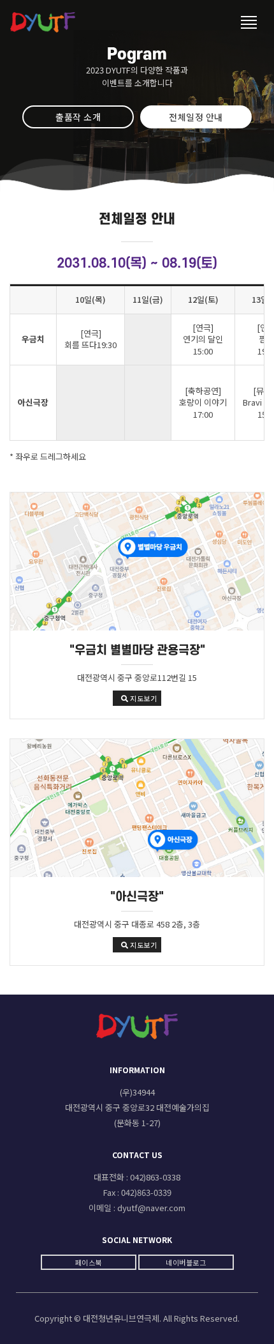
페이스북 (88, 1262)
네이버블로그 (186, 1262)
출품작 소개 (78, 117)
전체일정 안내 (196, 117)
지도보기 (143, 698)
